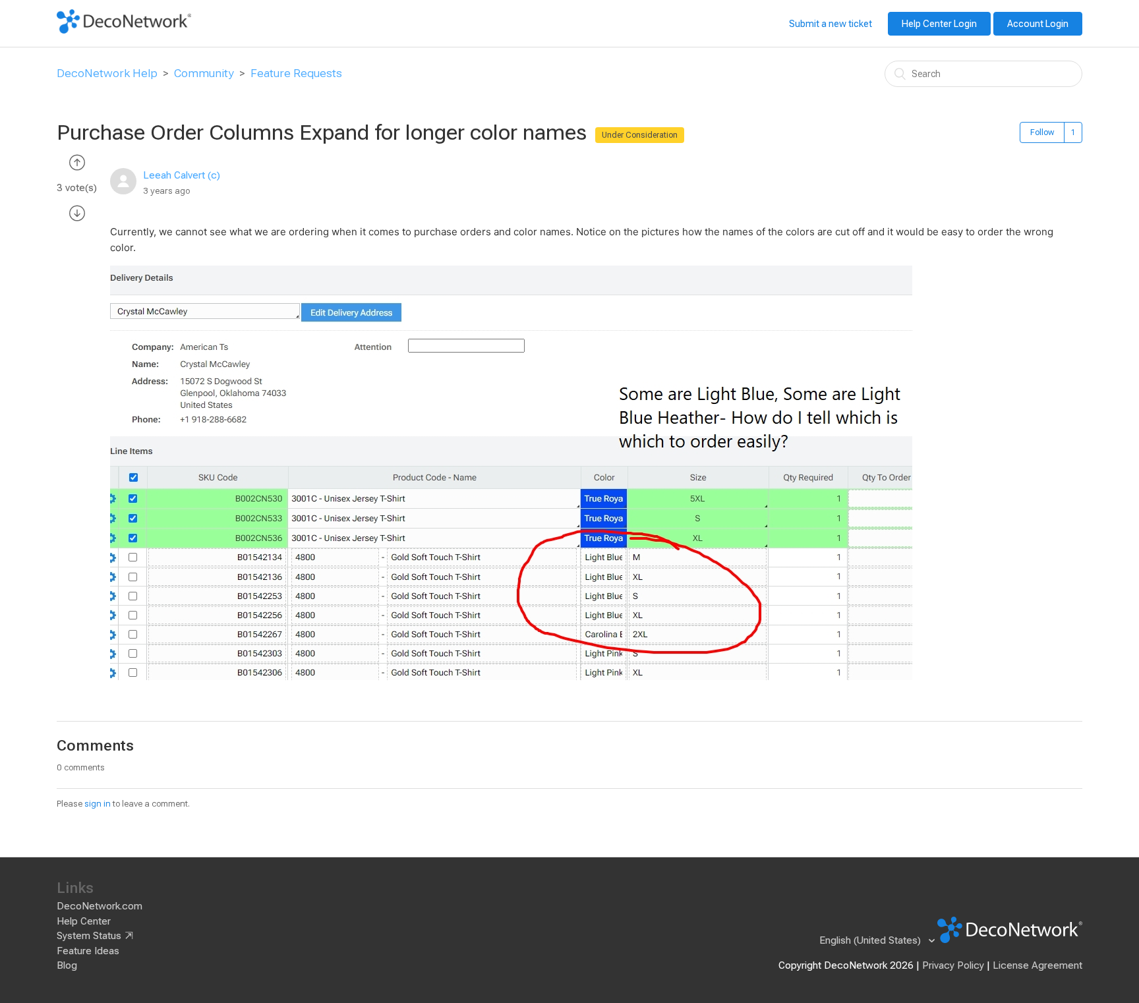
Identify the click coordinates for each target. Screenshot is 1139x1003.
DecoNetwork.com (99, 906)
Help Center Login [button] (939, 23)
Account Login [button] (1037, 23)
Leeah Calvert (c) (181, 175)
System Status (89, 936)
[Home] (124, 30)
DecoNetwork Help (107, 73)
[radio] (77, 162)
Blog (67, 965)
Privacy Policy (953, 965)
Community (204, 73)
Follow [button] (1042, 132)
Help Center (84, 921)
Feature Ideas (88, 951)
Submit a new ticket (830, 23)
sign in (97, 804)
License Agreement (1037, 965)
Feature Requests (296, 73)
